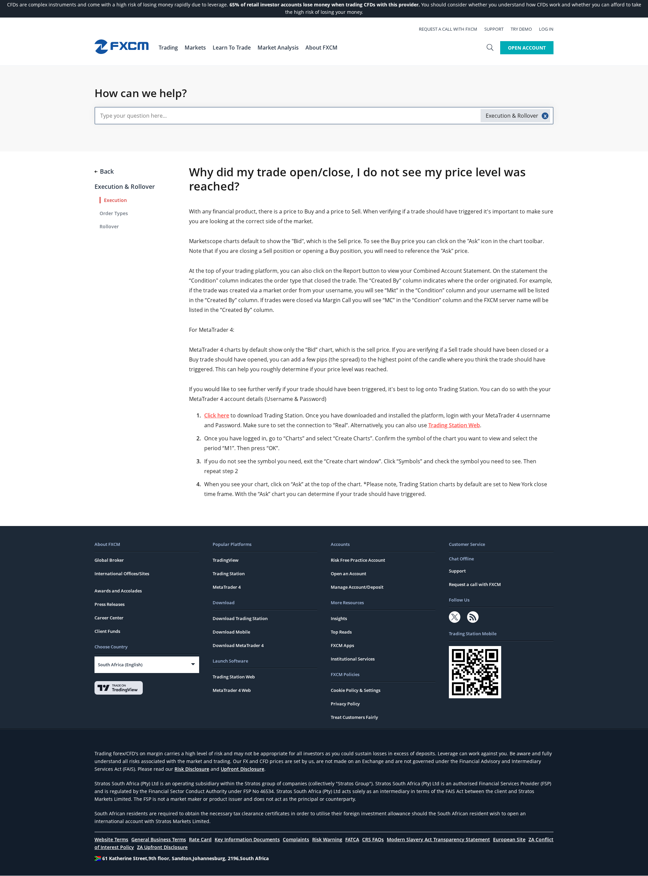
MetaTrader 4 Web (232, 690)
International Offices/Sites (121, 574)
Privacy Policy (345, 704)
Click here (216, 415)
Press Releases (109, 604)
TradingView (226, 560)
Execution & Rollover (124, 186)
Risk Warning (327, 839)
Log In (546, 29)
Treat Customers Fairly (354, 717)
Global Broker (109, 560)
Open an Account (348, 574)
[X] (454, 617)
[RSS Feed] (473, 617)
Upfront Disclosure (242, 769)
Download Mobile (231, 632)
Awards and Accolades (118, 591)
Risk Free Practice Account (358, 560)
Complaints (296, 839)
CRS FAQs (373, 839)
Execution (115, 200)
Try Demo (521, 29)
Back (107, 171)
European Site (509, 839)
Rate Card (200, 839)
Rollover (109, 226)
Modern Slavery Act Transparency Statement (438, 839)
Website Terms (111, 839)
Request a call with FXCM (448, 29)
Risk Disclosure (191, 769)
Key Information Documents (247, 839)
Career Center (109, 618)
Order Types (114, 213)
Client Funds (107, 631)
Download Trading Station (240, 618)
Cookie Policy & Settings (355, 690)
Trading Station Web (454, 425)
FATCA (352, 839)
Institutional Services (353, 659)
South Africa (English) (120, 665)
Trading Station (229, 574)
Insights (339, 618)
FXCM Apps (342, 645)
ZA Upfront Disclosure (162, 847)
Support (494, 29)
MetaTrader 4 (227, 587)
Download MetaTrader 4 (238, 645)
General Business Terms (158, 839)
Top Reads (341, 632)
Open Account (527, 48)
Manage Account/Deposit (357, 587)
